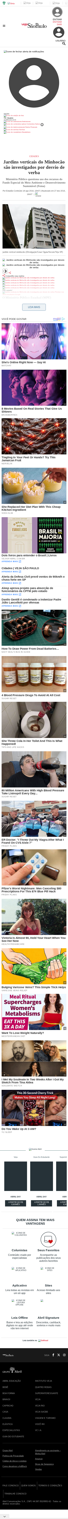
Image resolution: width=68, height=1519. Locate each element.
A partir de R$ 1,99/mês (41, 1203)
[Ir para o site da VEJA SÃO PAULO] (33, 26)
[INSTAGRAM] (63, 1355)
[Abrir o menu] (4, 25)
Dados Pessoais (31, 127)
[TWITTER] (57, 1355)
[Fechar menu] (24, 51)
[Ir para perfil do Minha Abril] (34, 116)
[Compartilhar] (10, 272)
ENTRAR (57, 22)
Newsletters (26, 132)
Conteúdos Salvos (33, 124)
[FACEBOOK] (52, 1355)
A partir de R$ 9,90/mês (16, 1203)
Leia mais (34, 307)
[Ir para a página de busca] (63, 43)
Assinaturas (26, 121)
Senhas (22, 129)
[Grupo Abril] (4, 3)
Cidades (34, 156)
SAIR (59, 24)
